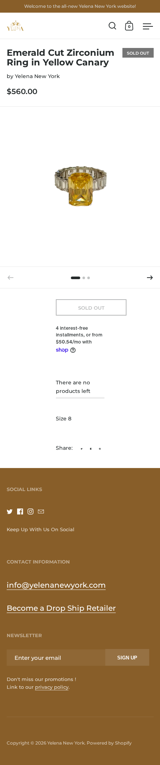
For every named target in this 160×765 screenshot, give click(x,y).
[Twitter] (12, 511)
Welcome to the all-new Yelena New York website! (80, 6)
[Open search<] (112, 26)
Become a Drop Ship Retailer (61, 608)
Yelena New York (37, 76)
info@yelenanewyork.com (56, 585)
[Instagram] (33, 511)
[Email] (43, 511)
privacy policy (51, 687)
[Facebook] (22, 511)
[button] (150, 277)
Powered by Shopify (109, 743)
